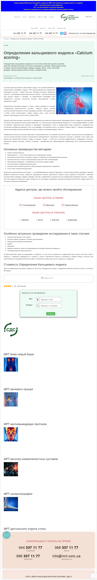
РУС (90, 17)
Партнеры (32, 17)
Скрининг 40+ (61, 28)
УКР (87, 17)
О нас (25, 17)
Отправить (50, 314)
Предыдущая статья (10, 76)
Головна (6, 39)
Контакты (17, 17)
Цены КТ (43, 28)
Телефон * (29, 305)
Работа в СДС (42, 17)
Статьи (51, 17)
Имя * (31, 299)
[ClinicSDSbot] (61, 33)
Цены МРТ (34, 28)
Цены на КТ (48, 278)
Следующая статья (87, 76)
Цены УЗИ (51, 28)
